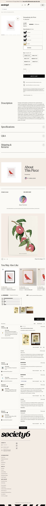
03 (7, 259)
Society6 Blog (3, 471)
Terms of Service (3, 490)
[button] (34, 24)
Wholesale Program (4, 475)
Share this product (27, 95)
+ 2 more (37, 343)
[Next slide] (42, 279)
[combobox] (23, 9)
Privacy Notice (3, 485)
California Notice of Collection (6, 488)
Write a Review (41, 319)
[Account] (22, 5)
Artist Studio (3, 482)
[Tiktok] (17, 448)
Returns (2, 460)
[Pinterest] (17, 446)
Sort (35, 323)
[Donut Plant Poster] (23, 235)
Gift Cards (3, 464)
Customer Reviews (4, 473)
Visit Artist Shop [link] (27, 192)
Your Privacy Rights (4, 495)
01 (2, 259)
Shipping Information (4, 458)
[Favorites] (25, 5)
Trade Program (3, 477)
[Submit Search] (2, 9)
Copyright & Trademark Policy (6, 492)
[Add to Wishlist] (3, 269)
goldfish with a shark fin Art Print (11, 378)
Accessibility (3, 494)
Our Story (2, 468)
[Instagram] (17, 443)
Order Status (3, 462)
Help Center (3, 457)
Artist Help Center (4, 481)
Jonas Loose (26, 19)
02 (4, 259)
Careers (2, 470)
